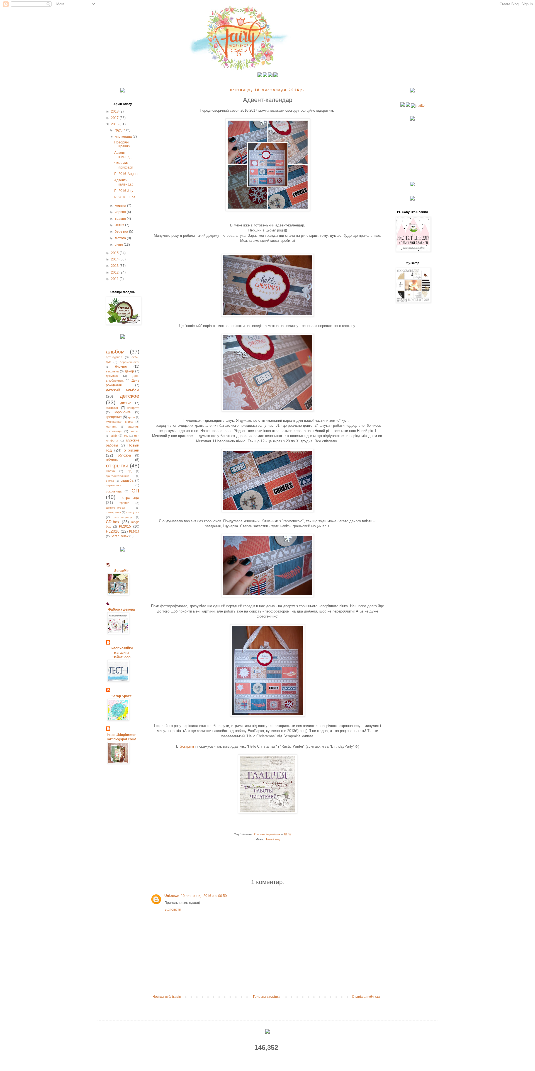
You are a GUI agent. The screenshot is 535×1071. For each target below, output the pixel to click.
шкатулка (132, 512)
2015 (115, 253)
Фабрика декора (121, 609)
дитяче (125, 403)
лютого (121, 238)
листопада (124, 136)
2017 (115, 118)
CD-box (112, 521)
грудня (120, 130)
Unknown (171, 896)
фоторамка (113, 512)
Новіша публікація (166, 997)
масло (135, 431)
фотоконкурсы (115, 507)
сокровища (113, 491)
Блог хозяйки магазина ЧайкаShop (122, 652)
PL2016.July (123, 191)
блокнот (121, 367)
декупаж (112, 375)
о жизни (131, 450)
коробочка (123, 412)
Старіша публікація (367, 997)
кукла (131, 417)
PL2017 (134, 531)
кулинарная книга (119, 421)
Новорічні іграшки (122, 144)
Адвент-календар (123, 154)
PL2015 (125, 526)
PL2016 (113, 531)
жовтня (121, 206)
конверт (112, 408)
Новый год (272, 839)
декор (129, 371)
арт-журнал (114, 357)
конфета (133, 407)
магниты (111, 426)
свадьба (127, 480)
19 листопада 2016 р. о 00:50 (204, 896)
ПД (130, 471)
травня (121, 219)
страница (130, 497)
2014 (115, 259)
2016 (115, 124)
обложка (124, 455)
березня (122, 231)
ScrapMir (121, 571)
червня (121, 212)
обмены (112, 460)
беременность (129, 361)
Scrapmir (187, 746)
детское (129, 396)
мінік (114, 435)
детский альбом (122, 390)
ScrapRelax (119, 536)
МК (126, 435)
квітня (120, 225)
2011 (115, 279)
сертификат (114, 485)
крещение (114, 417)
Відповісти (172, 909)
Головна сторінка (266, 997)
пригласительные (118, 475)
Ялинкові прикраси (123, 165)
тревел (124, 502)
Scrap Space (121, 696)
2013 (115, 266)
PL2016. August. (126, 174)
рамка (110, 480)
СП (135, 491)
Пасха (110, 471)
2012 (115, 272)
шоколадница (123, 517)
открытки (117, 466)
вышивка (112, 371)
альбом (115, 352)
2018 (115, 111)
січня (119, 245)
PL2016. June (124, 197)
